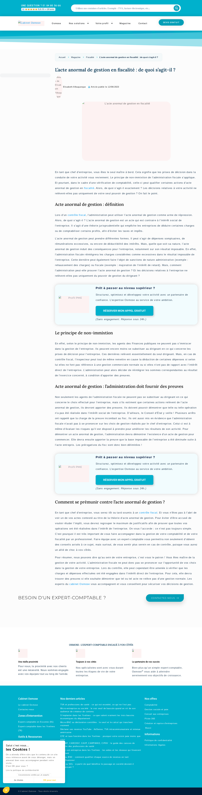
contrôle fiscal (77, 215)
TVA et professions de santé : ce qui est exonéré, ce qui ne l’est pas (95, 704)
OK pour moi (49, 780)
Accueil (62, 57)
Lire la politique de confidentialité (22, 770)
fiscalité (89, 188)
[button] (6, 790)
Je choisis (18, 780)
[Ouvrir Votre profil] (112, 23)
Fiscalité (90, 57)
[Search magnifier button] (177, 8)
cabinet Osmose (79, 584)
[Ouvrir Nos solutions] (88, 23)
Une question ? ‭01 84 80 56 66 (41, 5)
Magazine (75, 57)
